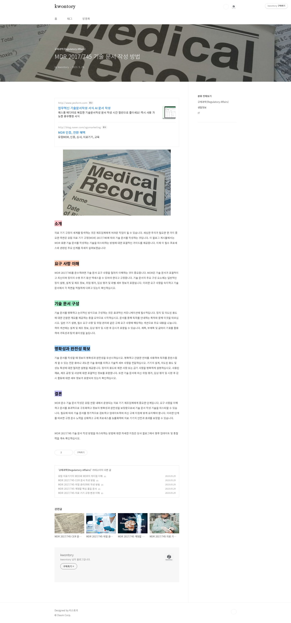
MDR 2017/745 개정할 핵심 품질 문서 (77, 488)
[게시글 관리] (69, 452)
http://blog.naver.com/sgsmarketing (79, 127)
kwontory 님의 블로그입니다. (75, 559)
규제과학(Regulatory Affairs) (75, 470)
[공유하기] (65, 452)
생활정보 (202, 107)
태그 (69, 19)
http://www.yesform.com (72, 102)
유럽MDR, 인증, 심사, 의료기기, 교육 (79, 137)
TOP (233, 611)
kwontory (65, 6)
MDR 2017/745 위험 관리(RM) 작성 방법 (79, 484)
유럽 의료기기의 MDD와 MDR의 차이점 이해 (80, 476)
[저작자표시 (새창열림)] (88, 452)
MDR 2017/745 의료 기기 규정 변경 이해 (79, 493)
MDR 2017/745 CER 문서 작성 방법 (76, 480)
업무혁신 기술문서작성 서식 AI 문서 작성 (84, 108)
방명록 (86, 19)
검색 (226, 6)
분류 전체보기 (205, 96)
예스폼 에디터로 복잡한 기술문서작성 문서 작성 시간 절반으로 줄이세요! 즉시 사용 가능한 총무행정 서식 (106, 114)
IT (199, 113)
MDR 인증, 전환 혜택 (71, 132)
